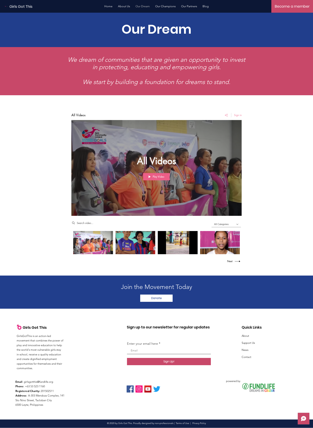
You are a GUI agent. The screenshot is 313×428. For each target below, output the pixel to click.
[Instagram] (139, 389)
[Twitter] (156, 389)
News (245, 350)
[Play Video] (93, 242)
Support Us (248, 343)
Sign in (238, 115)
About (245, 335)
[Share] (226, 115)
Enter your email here (142, 343)
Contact (246, 357)
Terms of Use (182, 423)
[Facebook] (130, 389)
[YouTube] (147, 389)
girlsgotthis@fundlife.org (38, 381)
